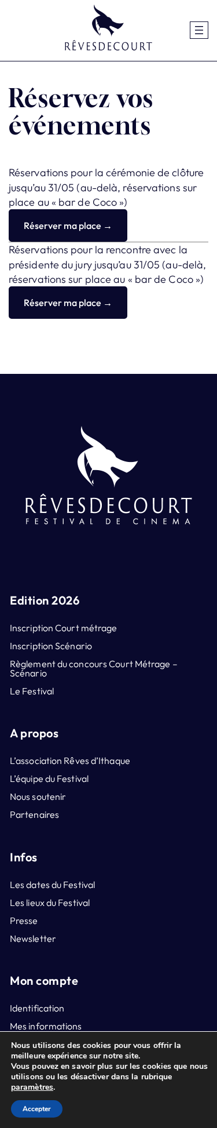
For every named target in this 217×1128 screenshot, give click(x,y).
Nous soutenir (38, 796)
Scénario (28, 673)
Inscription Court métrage (63, 628)
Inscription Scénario (51, 646)
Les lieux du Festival (50, 902)
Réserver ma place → (68, 225)
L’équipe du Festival (49, 778)
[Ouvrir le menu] (199, 30)
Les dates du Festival (52, 884)
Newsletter (33, 938)
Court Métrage (139, 663)
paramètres (32, 1087)
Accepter (37, 1109)
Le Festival (32, 691)
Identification (37, 1008)
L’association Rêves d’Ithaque (70, 760)
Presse (24, 920)
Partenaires (34, 814)
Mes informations (46, 1026)
